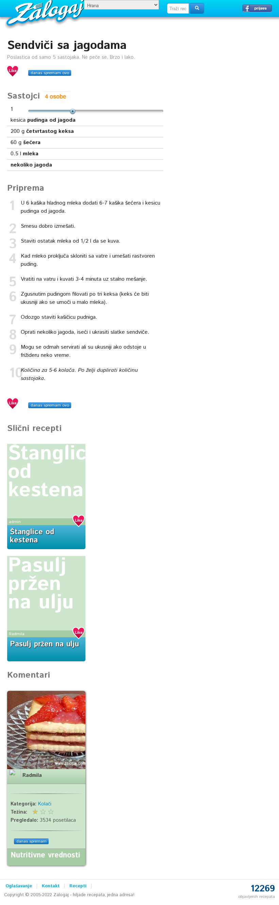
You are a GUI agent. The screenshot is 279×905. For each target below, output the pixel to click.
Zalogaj (46, 12)
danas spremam (31, 841)
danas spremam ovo (50, 73)
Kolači (44, 804)
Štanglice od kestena (32, 536)
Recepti (77, 886)
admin (15, 522)
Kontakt (51, 886)
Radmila (16, 634)
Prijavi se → (257, 8)
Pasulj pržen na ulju (41, 584)
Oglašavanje (18, 886)
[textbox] (178, 8)
